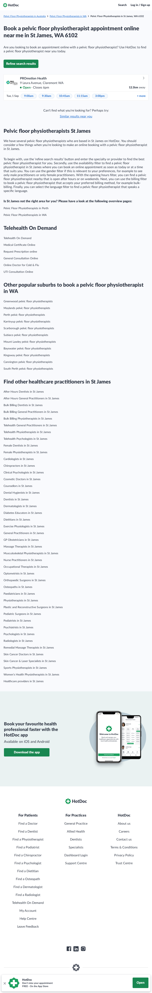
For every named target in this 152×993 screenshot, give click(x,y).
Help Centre (28, 918)
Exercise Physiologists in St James (24, 526)
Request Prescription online (20, 251)
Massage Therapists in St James (23, 546)
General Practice (75, 823)
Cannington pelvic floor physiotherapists (28, 362)
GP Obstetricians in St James (21, 540)
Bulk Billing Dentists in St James (23, 405)
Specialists (76, 847)
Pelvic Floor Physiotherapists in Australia (25, 16)
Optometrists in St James (19, 573)
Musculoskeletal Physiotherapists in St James (31, 553)
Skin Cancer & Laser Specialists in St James (30, 661)
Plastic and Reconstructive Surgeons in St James (33, 607)
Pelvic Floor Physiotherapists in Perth (26, 208)
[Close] (4, 983)
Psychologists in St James (19, 634)
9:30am (46, 96)
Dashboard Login (76, 855)
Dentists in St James (16, 499)
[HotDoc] (11, 5)
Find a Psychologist (27, 863)
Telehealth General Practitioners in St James (30, 425)
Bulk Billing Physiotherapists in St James (28, 418)
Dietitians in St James (17, 519)
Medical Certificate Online (19, 245)
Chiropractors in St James (19, 466)
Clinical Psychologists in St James (24, 472)
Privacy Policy (124, 855)
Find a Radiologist (28, 895)
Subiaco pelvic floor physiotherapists (26, 335)
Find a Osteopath (28, 879)
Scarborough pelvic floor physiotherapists (29, 328)
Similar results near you (76, 116)
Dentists (76, 839)
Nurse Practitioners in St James (23, 560)
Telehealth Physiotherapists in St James (27, 432)
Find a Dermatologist (28, 887)
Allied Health (76, 831)
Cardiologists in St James (19, 459)
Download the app (27, 752)
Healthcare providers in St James (24, 681)
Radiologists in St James (18, 641)
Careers (124, 831)
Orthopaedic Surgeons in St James (25, 580)
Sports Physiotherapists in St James (25, 668)
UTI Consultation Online (18, 272)
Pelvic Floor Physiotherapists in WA (68, 16)
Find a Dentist (28, 831)
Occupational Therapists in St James (26, 567)
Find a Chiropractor (28, 855)
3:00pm (100, 96)
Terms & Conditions (124, 847)
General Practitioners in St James (24, 533)
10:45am (64, 96)
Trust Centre (124, 863)
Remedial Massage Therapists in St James (29, 647)
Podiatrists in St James (17, 620)
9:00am (28, 96)
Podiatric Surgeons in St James (22, 614)
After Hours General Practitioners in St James (31, 398)
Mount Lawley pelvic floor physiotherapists (30, 342)
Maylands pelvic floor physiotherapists (27, 308)
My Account (27, 910)
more (141, 96)
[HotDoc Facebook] (68, 948)
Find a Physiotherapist (28, 839)
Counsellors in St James (18, 486)
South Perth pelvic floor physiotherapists (28, 368)
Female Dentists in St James (21, 445)
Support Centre (76, 863)
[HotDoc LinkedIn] (76, 948)
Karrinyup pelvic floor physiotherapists (27, 321)
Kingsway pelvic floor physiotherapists (27, 355)
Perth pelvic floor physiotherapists (24, 315)
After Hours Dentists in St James (24, 391)
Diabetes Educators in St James (23, 513)
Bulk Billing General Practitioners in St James (31, 412)
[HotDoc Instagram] (83, 948)
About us (124, 823)
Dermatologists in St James (20, 506)
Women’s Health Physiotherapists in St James (31, 674)
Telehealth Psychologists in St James (25, 439)
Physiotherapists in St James (21, 600)
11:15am (82, 96)
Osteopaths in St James (18, 587)
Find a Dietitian (28, 871)
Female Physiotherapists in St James (25, 452)
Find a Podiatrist (27, 847)
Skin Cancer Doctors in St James (23, 654)
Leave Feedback (28, 926)
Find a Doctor (28, 823)
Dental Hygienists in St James (22, 492)
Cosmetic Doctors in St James (22, 479)
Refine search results (21, 63)
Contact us (124, 839)
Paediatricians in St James (19, 593)
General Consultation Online (21, 258)
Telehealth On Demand (17, 238)
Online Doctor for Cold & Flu (21, 265)
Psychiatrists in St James (18, 627)
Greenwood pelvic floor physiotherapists (28, 301)
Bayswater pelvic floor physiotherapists (27, 348)
